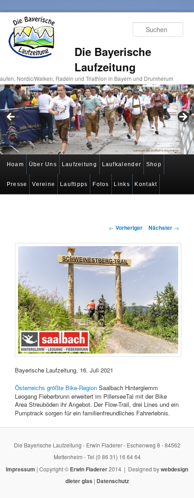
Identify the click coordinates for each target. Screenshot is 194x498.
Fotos (100, 184)
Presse (17, 184)
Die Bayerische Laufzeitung (112, 59)
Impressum (20, 469)
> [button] (182, 117)
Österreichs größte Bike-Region (56, 387)
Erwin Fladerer (88, 469)
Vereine (43, 184)
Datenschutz (113, 481)
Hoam (15, 164)
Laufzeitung (79, 164)
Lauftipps (74, 184)
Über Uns (43, 164)
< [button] (11, 117)
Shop (154, 164)
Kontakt (145, 184)
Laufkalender (122, 164)
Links (122, 184)
